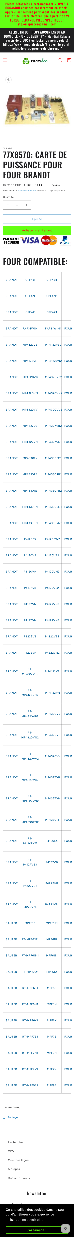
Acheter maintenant (37, 230)
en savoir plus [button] (32, 1219)
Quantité (8, 197)
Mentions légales (19, 1160)
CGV (11, 1151)
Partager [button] (13, 1117)
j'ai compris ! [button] (37, 1229)
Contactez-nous (19, 1178)
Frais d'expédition (27, 190)
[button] (5, 60)
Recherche (15, 1142)
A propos (14, 1169)
